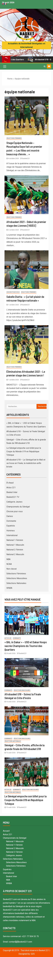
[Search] (44, 66)
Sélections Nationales (16, 583)
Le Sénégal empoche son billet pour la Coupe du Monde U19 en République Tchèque (23, 451)
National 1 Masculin (15, 545)
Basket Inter (11, 492)
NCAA (9, 564)
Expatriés (10, 525)
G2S (33, 954)
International (11, 535)
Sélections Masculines (16, 578)
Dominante (11, 521)
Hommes (10, 530)
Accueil (6, 831)
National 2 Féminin (14, 549)
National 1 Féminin (14, 540)
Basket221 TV (12, 497)
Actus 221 (11, 487)
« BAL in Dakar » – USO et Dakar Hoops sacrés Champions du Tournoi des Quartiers (26, 645)
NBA (8, 559)
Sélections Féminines (14, 138)
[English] (3, 3)
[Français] (5, 3)
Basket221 (26, 158)
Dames (9, 516)
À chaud (10, 483)
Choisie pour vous (13, 292)
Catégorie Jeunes (14, 502)
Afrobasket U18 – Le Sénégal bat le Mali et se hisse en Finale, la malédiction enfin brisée (25, 463)
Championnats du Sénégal (18, 506)
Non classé (11, 569)
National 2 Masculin (15, 554)
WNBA (9, 588)
